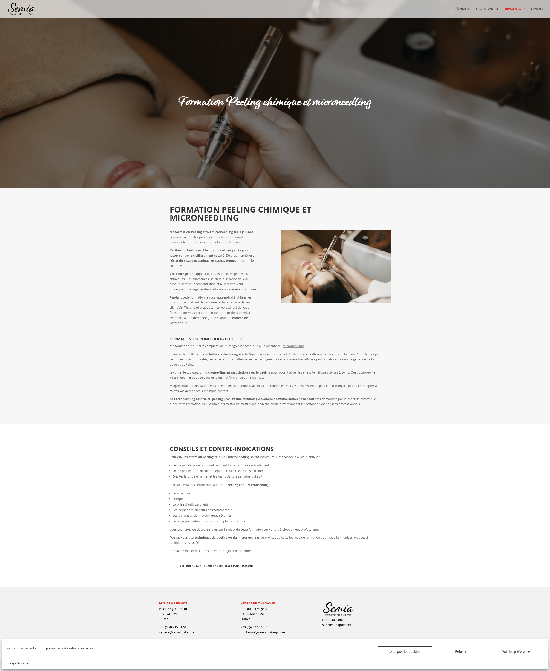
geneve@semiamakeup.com (179, 632)
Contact (537, 9)
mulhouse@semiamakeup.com (263, 632)
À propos (463, 9)
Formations (512, 9)
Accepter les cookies (405, 651)
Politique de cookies (18, 663)
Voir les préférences (516, 651)
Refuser (460, 651)
